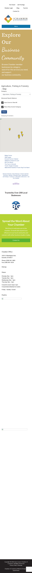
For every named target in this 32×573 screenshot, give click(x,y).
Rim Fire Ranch (9, 162)
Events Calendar (24, 173)
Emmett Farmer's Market (11, 159)
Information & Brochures (21, 176)
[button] (19, 137)
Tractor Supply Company (11, 165)
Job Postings (21, 4)
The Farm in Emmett (10, 164)
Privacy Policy (13, 565)
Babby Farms (8, 155)
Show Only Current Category (12, 106)
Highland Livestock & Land (12, 160)
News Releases (16, 173)
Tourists (25, 8)
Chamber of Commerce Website (13, 568)
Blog (17, 8)
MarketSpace (25, 175)
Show (4, 112)
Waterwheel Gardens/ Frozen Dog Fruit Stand (17, 167)
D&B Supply (8, 157)
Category (4, 91)
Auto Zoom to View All (10, 102)
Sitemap (4, 267)
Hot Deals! (12, 4)
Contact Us (16, 11)
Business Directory (7, 173)
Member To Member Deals (15, 175)
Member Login (8, 8)
